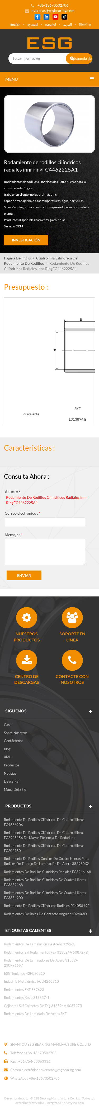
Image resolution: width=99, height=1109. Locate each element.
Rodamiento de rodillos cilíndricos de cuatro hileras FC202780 (44, 848)
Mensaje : (14, 534)
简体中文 (85, 24)
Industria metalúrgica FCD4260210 (31, 981)
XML (7, 757)
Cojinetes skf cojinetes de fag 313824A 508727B (43, 1006)
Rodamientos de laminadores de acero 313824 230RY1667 (41, 962)
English (15, 24)
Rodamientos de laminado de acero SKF (35, 1014)
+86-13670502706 (41, 1053)
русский (32, 24)
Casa (8, 724)
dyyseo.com (75, 1103)
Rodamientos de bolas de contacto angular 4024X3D (45, 914)
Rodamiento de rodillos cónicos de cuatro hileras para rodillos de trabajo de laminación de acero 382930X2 (46, 861)
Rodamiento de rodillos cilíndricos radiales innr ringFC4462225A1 (46, 500)
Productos (11, 765)
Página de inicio (17, 258)
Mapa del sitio (15, 789)
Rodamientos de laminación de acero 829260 (40, 944)
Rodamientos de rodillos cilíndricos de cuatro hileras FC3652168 (45, 882)
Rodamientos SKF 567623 (24, 989)
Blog (7, 749)
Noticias (10, 773)
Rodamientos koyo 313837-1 (26, 997)
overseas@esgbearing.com (52, 10)
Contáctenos (13, 741)
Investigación (26, 240)
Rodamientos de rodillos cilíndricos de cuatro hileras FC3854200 (45, 895)
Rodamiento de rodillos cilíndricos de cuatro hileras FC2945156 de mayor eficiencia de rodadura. (44, 835)
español (50, 24)
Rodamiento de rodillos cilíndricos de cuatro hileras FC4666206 (44, 822)
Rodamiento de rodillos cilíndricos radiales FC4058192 (46, 906)
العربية (67, 24)
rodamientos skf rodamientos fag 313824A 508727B (46, 952)
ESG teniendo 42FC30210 (24, 973)
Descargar (12, 781)
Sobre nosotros (15, 733)
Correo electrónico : (22, 513)
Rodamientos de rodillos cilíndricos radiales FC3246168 (47, 872)
